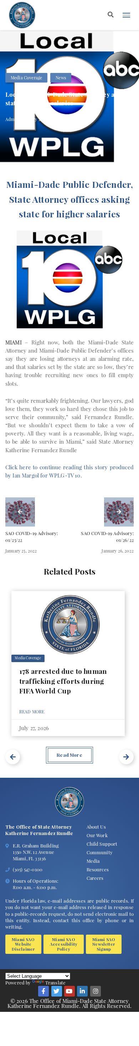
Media (93, 861)
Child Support (102, 844)
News (61, 77)
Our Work (97, 835)
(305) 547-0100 (27, 869)
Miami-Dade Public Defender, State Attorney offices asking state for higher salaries (69, 199)
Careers (95, 878)
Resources (98, 869)
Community (100, 852)
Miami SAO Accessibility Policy (63, 944)
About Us (96, 827)
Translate (55, 982)
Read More (32, 711)
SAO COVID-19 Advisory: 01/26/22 (107, 536)
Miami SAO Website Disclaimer (23, 944)
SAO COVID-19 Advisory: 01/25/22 (31, 536)
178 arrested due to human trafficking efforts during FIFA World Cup (63, 680)
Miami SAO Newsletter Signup (103, 944)
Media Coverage (26, 77)
